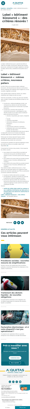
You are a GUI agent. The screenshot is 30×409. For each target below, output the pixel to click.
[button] (14, 222)
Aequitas (3, 8)
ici (7, 145)
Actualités (9, 8)
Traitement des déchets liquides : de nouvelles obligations (11, 295)
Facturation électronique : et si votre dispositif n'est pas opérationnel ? (15, 329)
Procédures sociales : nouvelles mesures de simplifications (15, 262)
